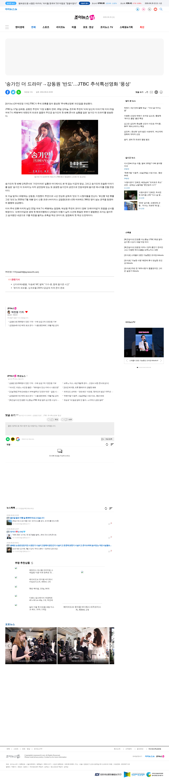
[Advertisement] (31, 351)
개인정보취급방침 (154, 749)
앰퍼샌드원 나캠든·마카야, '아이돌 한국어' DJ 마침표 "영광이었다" (47, 3)
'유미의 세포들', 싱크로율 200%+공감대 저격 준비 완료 (38, 288)
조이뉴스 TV (106, 27)
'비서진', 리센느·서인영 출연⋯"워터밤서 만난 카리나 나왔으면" (34, 387)
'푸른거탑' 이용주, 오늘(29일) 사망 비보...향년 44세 (84, 395)
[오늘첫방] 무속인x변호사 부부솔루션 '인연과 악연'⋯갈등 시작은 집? (36, 391)
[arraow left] (8, 645)
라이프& (60, 27)
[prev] (127, 360)
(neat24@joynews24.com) (27, 272)
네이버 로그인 (8, 439)
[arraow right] (111, 645)
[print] (161, 92)
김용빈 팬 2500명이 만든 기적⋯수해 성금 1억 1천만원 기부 (33, 322)
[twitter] (13, 92)
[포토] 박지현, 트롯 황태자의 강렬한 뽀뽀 (80, 387)
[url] (156, 92)
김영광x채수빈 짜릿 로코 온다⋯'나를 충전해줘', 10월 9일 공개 (34, 325)
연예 (33, 27)
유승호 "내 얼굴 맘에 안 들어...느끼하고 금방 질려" (84, 400)
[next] (161, 360)
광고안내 (140, 749)
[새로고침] (106, 508)
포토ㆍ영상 (26, 749)
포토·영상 (88, 27)
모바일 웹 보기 (137, 756)
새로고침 (27, 376)
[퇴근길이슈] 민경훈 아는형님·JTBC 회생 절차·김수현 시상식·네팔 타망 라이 (39, 400)
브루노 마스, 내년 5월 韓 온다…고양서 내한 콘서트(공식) (86, 383)
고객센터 (128, 749)
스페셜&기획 (126, 27)
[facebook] (7, 92)
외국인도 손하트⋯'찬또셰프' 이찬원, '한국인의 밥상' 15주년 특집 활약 (91, 391)
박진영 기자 (17, 312)
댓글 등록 (108, 439)
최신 (142, 27)
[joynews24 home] (160, 756)
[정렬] (111, 508)
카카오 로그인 (13, 439)
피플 (74, 27)
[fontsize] (146, 92)
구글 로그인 (18, 439)
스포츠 (46, 27)
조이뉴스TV (38, 749)
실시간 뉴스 (130, 158)
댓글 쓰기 (139, 92)
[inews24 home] (149, 756)
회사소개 (117, 749)
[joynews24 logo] (84, 17)
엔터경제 (19, 27)
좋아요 (26, 312)
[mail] (151, 92)
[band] (18, 92)
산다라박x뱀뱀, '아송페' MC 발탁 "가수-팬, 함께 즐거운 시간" (41, 284)
